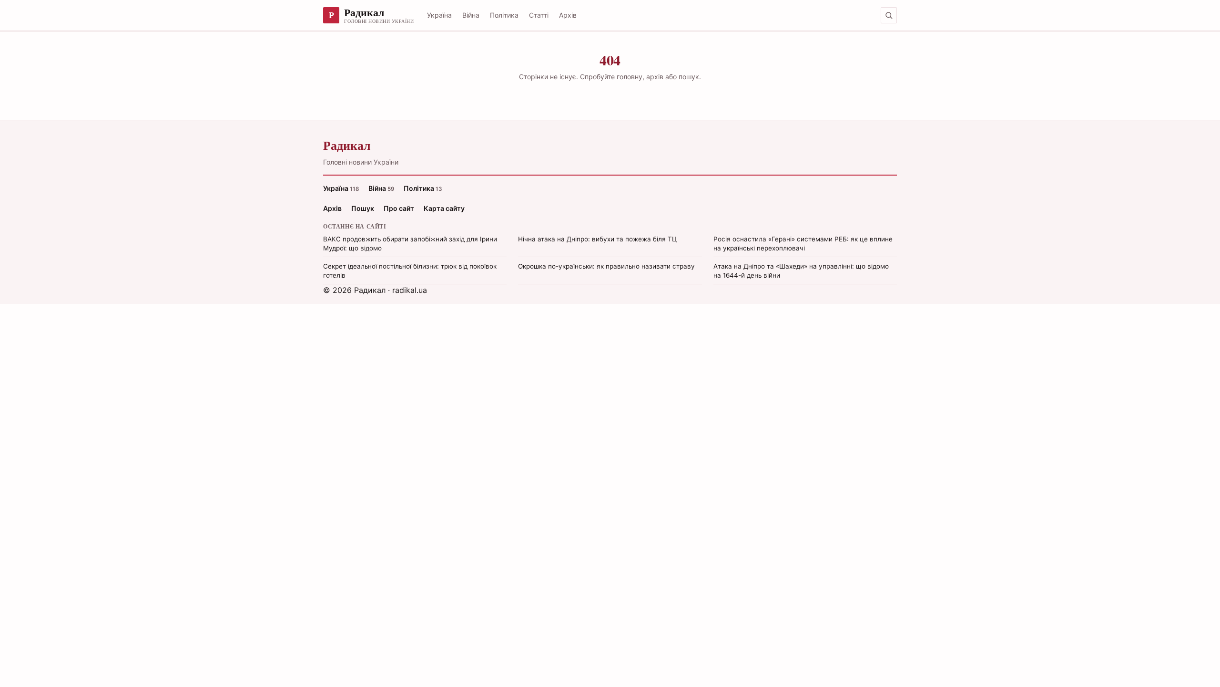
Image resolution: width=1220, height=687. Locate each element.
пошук (689, 77)
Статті (539, 15)
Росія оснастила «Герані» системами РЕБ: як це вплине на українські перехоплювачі (803, 243)
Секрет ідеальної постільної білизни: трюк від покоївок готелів (410, 270)
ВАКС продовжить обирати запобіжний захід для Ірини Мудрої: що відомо (410, 243)
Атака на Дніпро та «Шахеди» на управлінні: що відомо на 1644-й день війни (801, 270)
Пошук (362, 208)
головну (629, 77)
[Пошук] (889, 15)
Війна (470, 15)
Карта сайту (444, 208)
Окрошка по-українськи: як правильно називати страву (606, 266)
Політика (504, 15)
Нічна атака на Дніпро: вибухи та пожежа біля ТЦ (597, 239)
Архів (568, 15)
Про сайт (399, 208)
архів (654, 77)
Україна (439, 15)
